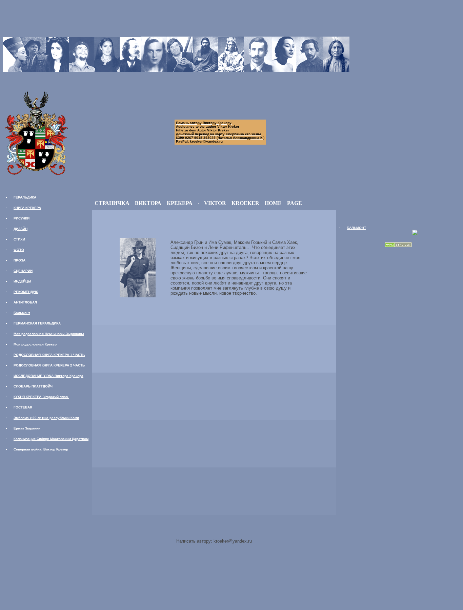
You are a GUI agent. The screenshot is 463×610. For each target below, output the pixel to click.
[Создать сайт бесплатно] (398, 245)
